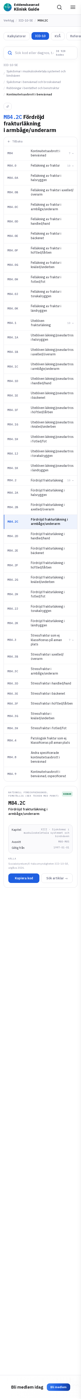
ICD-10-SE (26, 20)
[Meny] (72, 7)
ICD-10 (40, 36)
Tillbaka (17, 141)
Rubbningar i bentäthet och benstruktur (33, 88)
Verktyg (9, 20)
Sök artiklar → (57, 878)
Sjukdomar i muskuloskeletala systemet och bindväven (36, 73)
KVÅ (58, 36)
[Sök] (59, 7)
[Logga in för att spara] (8, 106)
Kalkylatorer (16, 36)
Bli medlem (58, 1387)
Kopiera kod (24, 878)
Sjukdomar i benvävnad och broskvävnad (34, 82)
